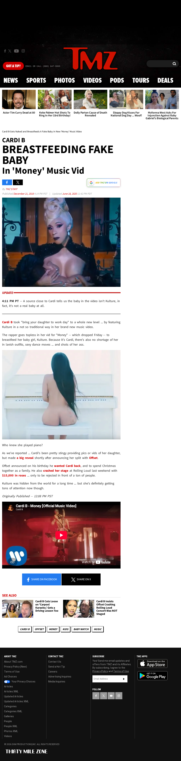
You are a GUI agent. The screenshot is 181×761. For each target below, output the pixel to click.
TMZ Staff (11, 189)
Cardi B (25, 629)
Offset (39, 629)
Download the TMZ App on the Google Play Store (153, 675)
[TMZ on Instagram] (23, 51)
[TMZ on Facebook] (5, 51)
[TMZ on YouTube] (111, 695)
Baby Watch (81, 629)
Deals (165, 80)
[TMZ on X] (10, 51)
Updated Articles (13, 696)
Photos (64, 80)
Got (13, 66)
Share (44, 579)
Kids (65, 629)
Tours (140, 80)
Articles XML (11, 691)
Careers (52, 671)
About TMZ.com (13, 661)
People (8, 721)
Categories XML (13, 711)
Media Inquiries (56, 681)
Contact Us (54, 661)
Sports (36, 80)
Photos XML (11, 731)
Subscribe (123, 678)
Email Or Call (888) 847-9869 (42, 66)
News (11, 80)
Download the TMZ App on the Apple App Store (153, 663)
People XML (10, 726)
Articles (8, 686)
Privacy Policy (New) (15, 666)
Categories (10, 706)
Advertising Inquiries (59, 676)
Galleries (9, 716)
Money (53, 629)
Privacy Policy (100, 671)
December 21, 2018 (23, 193)
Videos (92, 80)
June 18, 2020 (69, 193)
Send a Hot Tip (56, 666)
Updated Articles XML (16, 701)
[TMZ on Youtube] (16, 50)
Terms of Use (12, 671)
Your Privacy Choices (23, 681)
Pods (117, 80)
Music (97, 629)
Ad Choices (10, 676)
